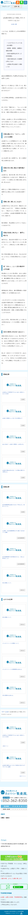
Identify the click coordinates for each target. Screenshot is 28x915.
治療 (16, 24)
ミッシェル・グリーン (15, 913)
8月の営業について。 (7, 582)
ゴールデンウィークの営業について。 (11, 643)
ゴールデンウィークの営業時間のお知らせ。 (12, 669)
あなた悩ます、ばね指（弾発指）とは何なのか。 (13, 444)
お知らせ (22, 590)
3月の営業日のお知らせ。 (8, 695)
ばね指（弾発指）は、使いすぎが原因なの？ (12, 418)
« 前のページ (5, 746)
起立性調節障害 (21, 538)
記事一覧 (16, 6)
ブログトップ (5, 6)
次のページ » (23, 776)
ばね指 (12, 24)
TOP (3, 711)
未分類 (22, 512)
